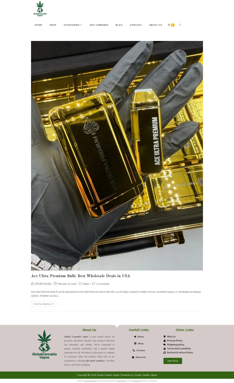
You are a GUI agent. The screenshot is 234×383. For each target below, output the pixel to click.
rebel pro (136, 381)
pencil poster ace (90, 381)
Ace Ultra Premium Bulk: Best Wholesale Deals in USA (80, 276)
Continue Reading (45, 303)
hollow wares (121, 381)
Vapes (86, 284)
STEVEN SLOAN (43, 284)
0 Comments (102, 284)
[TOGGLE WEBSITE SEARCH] (180, 25)
